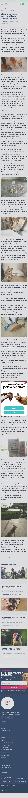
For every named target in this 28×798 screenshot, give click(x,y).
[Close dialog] (25, 383)
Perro (14, 408)
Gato (14, 412)
